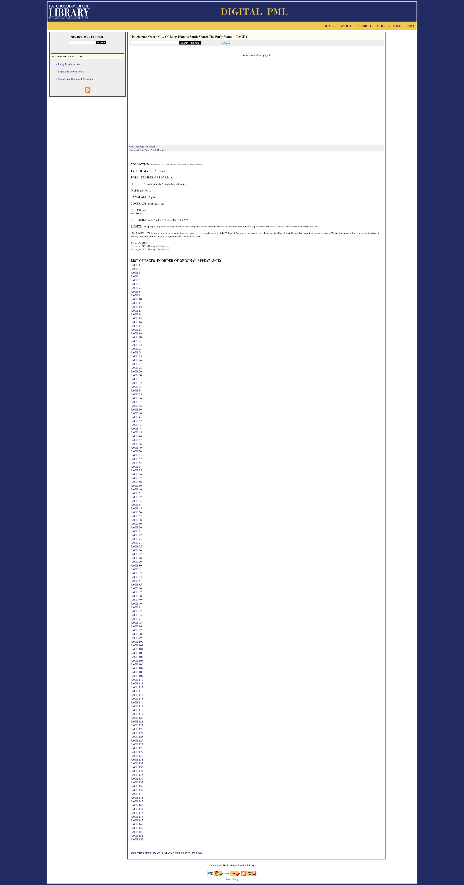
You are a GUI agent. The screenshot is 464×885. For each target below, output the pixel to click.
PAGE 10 (136, 299)
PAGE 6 (135, 284)
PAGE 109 (137, 676)
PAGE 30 (136, 375)
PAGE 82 (136, 573)
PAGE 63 (136, 501)
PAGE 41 (136, 417)
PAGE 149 (137, 828)
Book (162, 171)
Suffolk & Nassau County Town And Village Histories (177, 164)
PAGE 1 (135, 265)
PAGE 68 (136, 520)
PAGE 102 (137, 649)
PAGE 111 (137, 683)
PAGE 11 (136, 303)
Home (328, 25)
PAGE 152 (137, 839)
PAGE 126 (137, 740)
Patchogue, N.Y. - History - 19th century (150, 246)
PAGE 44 (136, 428)
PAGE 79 (136, 561)
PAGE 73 (136, 539)
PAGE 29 (136, 371)
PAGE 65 (136, 508)
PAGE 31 (136, 379)
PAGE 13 (136, 310)
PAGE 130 (137, 755)
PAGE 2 (135, 268)
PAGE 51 (136, 455)
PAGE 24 (136, 352)
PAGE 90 (136, 603)
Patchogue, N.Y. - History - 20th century (150, 249)
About (345, 25)
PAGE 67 (136, 516)
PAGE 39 (136, 409)
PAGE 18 (136, 329)
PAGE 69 (136, 523)
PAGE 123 (137, 729)
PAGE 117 (137, 706)
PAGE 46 (136, 436)
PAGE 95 (136, 622)
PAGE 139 (137, 790)
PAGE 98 (136, 634)
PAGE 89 (136, 599)
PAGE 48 (136, 443)
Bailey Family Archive (69, 64)
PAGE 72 (136, 535)
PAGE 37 (136, 402)
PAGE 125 (137, 736)
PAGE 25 (136, 356)
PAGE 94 (136, 618)
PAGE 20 (136, 337)
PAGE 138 (137, 786)
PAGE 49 (136, 447)
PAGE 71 (136, 531)
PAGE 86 (136, 588)
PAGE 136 (137, 778)
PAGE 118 (137, 710)
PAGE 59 (136, 485)
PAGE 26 (136, 360)
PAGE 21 (136, 341)
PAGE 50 (136, 451)
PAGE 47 (136, 440)
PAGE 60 (136, 489)
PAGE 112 (137, 687)
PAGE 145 (137, 813)
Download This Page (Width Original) (147, 149)
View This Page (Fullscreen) (142, 146)
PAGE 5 (135, 280)
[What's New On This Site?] (87, 92)
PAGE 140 (137, 794)
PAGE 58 (136, 482)
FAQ (410, 25)
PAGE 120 (137, 717)
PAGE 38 (136, 405)
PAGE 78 (136, 558)
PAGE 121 (137, 721)
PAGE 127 (137, 744)
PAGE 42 (136, 421)
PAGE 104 (137, 657)
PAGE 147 (137, 820)
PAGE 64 (136, 504)
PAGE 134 (137, 771)
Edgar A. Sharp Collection (71, 71)
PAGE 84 (136, 580)
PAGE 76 (136, 550)
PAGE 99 (136, 638)
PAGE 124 (137, 733)
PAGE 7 (135, 288)
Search (364, 25)
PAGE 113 (137, 691)
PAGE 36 (136, 398)
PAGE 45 (136, 432)
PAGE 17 (136, 326)
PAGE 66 (136, 512)
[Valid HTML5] (215, 875)
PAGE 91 (136, 607)
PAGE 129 (137, 752)
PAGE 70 (136, 527)
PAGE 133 (137, 767)
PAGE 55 (136, 470)
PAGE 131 (137, 759)
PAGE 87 (136, 592)
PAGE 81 (136, 569)
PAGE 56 (136, 474)
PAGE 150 (137, 832)
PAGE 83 (136, 577)
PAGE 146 (137, 816)
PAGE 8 (135, 291)
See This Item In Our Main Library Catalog (166, 853)
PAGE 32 (136, 383)
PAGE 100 (137, 641)
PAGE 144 (137, 809)
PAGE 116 (137, 702)
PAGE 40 (136, 413)
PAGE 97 (136, 630)
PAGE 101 (137, 645)
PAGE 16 (136, 322)
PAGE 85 (136, 584)
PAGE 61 (136, 493)
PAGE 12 (136, 307)
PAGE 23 (136, 348)
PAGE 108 (137, 672)
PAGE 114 (137, 695)
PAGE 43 (136, 424)
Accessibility (232, 879)
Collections (389, 25)
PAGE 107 (137, 668)
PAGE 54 (136, 466)
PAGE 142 (137, 801)
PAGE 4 (135, 276)
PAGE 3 (135, 272)
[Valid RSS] (249, 875)
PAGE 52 (136, 459)
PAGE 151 (137, 835)
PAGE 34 (136, 390)
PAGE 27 (136, 364)
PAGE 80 (136, 565)
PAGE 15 (136, 318)
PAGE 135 (137, 774)
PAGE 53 (136, 463)
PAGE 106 (137, 664)
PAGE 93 (136, 615)
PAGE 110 (137, 679)
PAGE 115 (137, 698)
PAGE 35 (136, 394)
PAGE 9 (135, 295)
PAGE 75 (136, 546)
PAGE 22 (136, 345)
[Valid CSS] (232, 875)
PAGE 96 (136, 626)
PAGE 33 (136, 386)
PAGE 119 (137, 714)
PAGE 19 (136, 333)
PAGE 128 (137, 748)
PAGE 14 (136, 314)
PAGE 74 (136, 542)
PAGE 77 (136, 554)
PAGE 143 (137, 805)
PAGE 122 (137, 725)
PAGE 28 (136, 367)
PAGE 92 (136, 611)
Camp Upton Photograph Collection (76, 79)
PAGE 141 (137, 797)
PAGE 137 (137, 782)
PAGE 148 (137, 824)
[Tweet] (225, 42)
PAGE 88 (136, 596)
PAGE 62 (136, 497)
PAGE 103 (137, 653)
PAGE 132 (137, 763)
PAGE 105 (137, 660)
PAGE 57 (136, 478)
